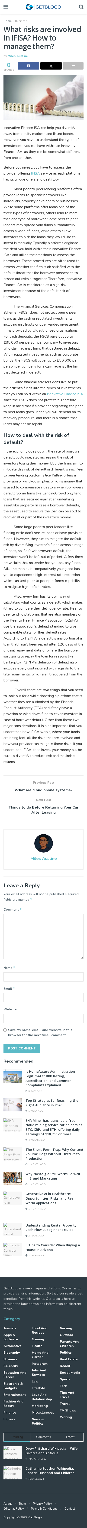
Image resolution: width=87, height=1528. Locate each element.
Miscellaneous (43, 1412)
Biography (11, 1352)
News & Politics (38, 1421)
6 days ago (35, 1091)
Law (35, 1381)
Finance (9, 1412)
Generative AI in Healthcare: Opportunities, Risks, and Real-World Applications (51, 1198)
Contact (69, 1509)
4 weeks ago (36, 1140)
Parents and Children (69, 1343)
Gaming (38, 1339)
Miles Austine (18, 56)
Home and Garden (40, 1354)
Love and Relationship (42, 1397)
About (7, 1504)
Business (21, 21)
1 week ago (35, 1111)
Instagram (40, 1363)
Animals (9, 1328)
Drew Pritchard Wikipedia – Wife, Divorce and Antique (52, 1450)
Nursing (66, 1328)
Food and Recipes (39, 1330)
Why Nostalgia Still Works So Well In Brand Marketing (53, 1176)
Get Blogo (35, 1517)
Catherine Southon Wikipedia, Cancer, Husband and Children (50, 1470)
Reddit (65, 1366)
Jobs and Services (39, 1372)
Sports (65, 1379)
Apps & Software (10, 1337)
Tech (63, 1386)
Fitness (9, 1419)
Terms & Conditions (44, 1509)
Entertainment (14, 1395)
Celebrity (10, 1366)
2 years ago (36, 1235)
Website (9, 1009)
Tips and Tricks (67, 1395)
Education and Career (14, 1374)
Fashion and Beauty (13, 1403)
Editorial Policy (13, 1509)
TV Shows (68, 1410)
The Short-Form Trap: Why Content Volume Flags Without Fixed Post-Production (55, 1154)
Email (9, 988)
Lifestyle (38, 1388)
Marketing (40, 1406)
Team (22, 1504)
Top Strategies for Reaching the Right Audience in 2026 (52, 1102)
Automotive (12, 1346)
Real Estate (68, 1359)
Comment (12, 909)
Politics (65, 1352)
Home (7, 21)
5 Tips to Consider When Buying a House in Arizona (53, 1247)
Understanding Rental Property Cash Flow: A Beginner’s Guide (51, 1227)
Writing (66, 1417)
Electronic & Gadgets (13, 1386)
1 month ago (37, 1164)
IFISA (35, 173)
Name (9, 967)
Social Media (70, 1372)
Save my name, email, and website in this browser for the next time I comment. (40, 1032)
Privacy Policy (42, 1504)
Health (37, 1346)
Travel (65, 1404)
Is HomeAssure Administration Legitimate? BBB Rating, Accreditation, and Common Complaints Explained (50, 1078)
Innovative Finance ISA (65, 394)
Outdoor (66, 1335)
